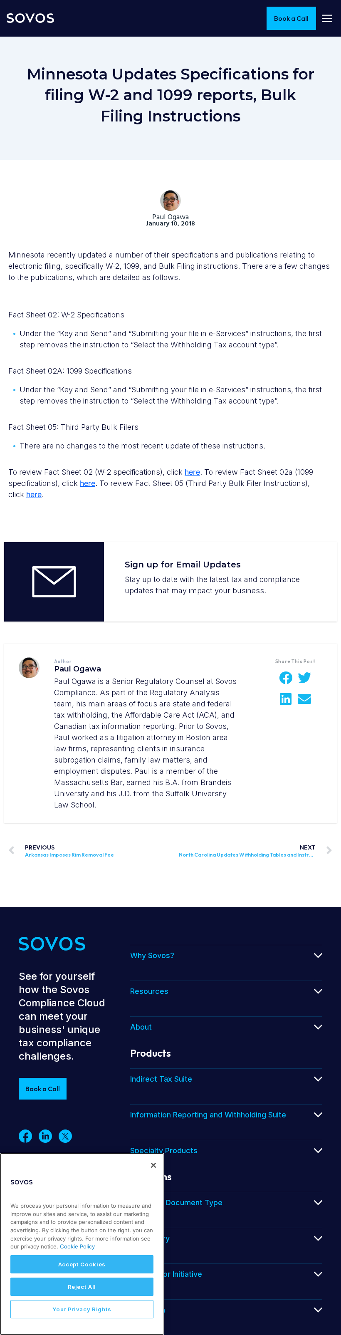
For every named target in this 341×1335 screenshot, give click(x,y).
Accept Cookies (82, 1264)
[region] (82, 1244)
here (192, 472)
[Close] (153, 1165)
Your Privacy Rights (81, 1309)
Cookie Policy (77, 1246)
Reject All (82, 1286)
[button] (286, 677)
